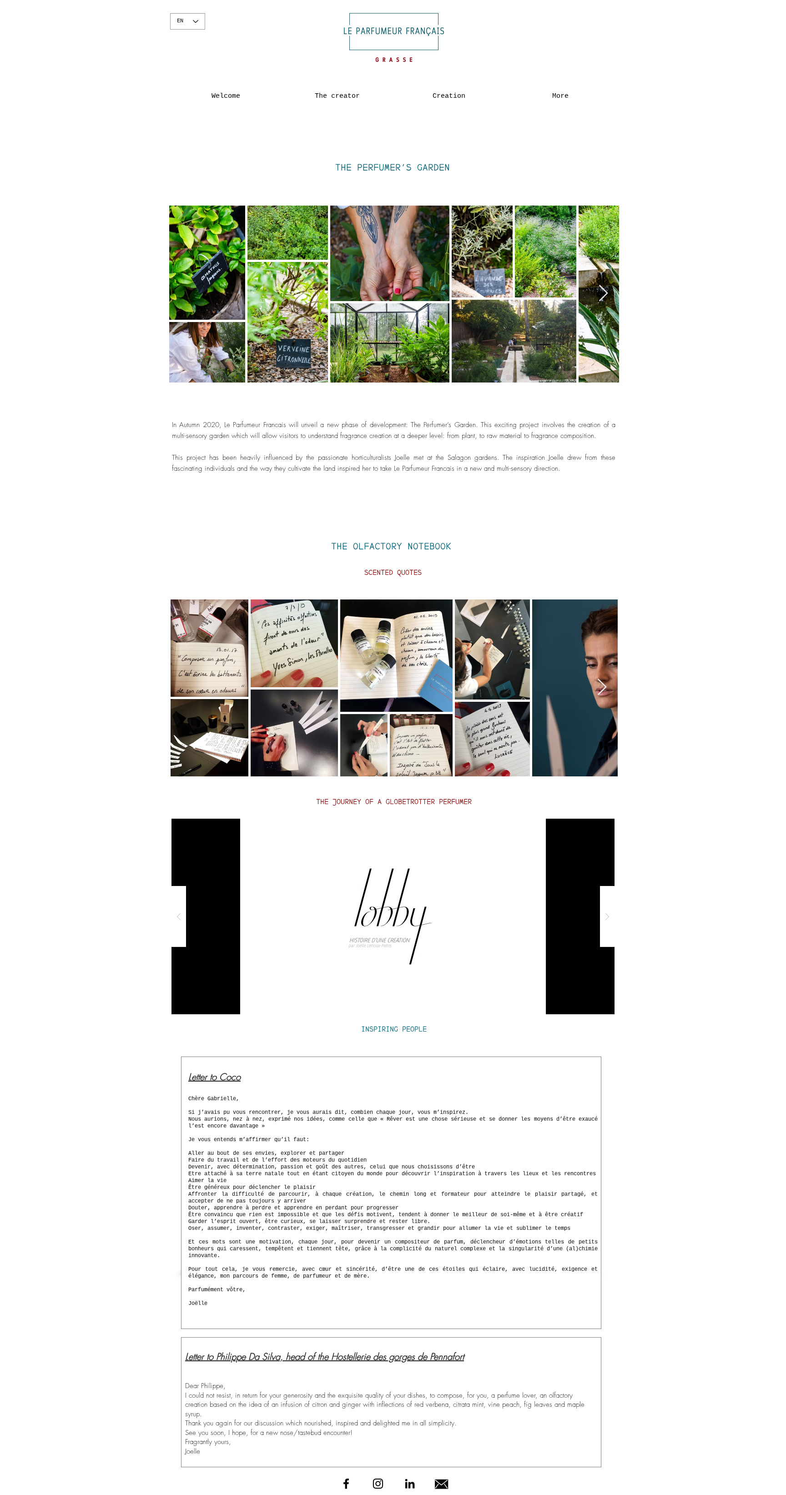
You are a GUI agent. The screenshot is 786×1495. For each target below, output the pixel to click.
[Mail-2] (441, 1483)
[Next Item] (603, 293)
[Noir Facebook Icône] (346, 1483)
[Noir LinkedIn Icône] (410, 1483)
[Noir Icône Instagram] (378, 1483)
